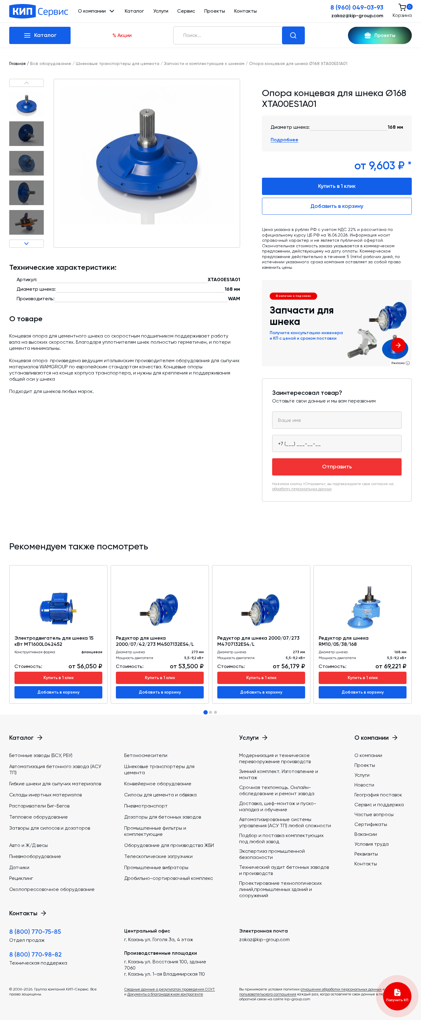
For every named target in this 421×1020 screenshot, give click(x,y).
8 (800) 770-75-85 (35, 931)
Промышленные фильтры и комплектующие (155, 831)
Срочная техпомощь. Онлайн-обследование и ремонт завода (276, 790)
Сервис (186, 11)
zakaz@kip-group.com (357, 15)
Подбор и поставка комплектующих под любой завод (281, 838)
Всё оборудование (50, 63)
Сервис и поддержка (379, 805)
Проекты (214, 11)
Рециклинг (21, 878)
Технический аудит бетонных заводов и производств (284, 870)
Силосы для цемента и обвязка (160, 795)
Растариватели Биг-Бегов (39, 806)
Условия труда (371, 844)
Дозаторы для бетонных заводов (162, 817)
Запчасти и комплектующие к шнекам (204, 63)
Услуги (160, 11)
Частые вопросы (374, 814)
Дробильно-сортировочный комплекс (168, 878)
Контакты (245, 11)
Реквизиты (366, 854)
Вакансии (365, 834)
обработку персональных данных (302, 489)
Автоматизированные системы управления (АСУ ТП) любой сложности (285, 822)
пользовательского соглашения (267, 994)
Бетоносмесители (145, 755)
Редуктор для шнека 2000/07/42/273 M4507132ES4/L (155, 641)
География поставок (378, 795)
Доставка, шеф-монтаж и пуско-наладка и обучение (277, 806)
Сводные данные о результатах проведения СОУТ (169, 989)
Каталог (134, 11)
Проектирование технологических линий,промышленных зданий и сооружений (280, 889)
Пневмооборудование (35, 856)
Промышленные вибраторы (156, 867)
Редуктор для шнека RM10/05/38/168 (344, 641)
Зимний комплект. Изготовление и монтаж (278, 774)
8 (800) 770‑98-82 (35, 954)
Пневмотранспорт (146, 806)
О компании (368, 755)
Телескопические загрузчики (158, 856)
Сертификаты (370, 824)
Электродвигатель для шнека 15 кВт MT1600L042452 (53, 641)
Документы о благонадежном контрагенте (165, 994)
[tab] (205, 712)
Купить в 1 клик (337, 186)
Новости (364, 785)
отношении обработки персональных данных (341, 989)
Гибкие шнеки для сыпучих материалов (55, 784)
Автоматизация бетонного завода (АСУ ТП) (55, 769)
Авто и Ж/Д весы (28, 845)
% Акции (122, 35)
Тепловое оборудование (38, 817)
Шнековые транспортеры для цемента (117, 63)
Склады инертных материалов (45, 795)
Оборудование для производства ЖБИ (169, 845)
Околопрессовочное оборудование (52, 889)
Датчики (19, 867)
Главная (17, 63)
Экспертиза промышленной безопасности (272, 854)
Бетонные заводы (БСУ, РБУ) (40, 755)
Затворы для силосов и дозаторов (49, 828)
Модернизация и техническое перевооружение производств (275, 758)
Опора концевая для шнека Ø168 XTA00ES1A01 (298, 63)
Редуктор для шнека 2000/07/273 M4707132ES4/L (258, 641)
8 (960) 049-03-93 (356, 7)
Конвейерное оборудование (157, 784)
